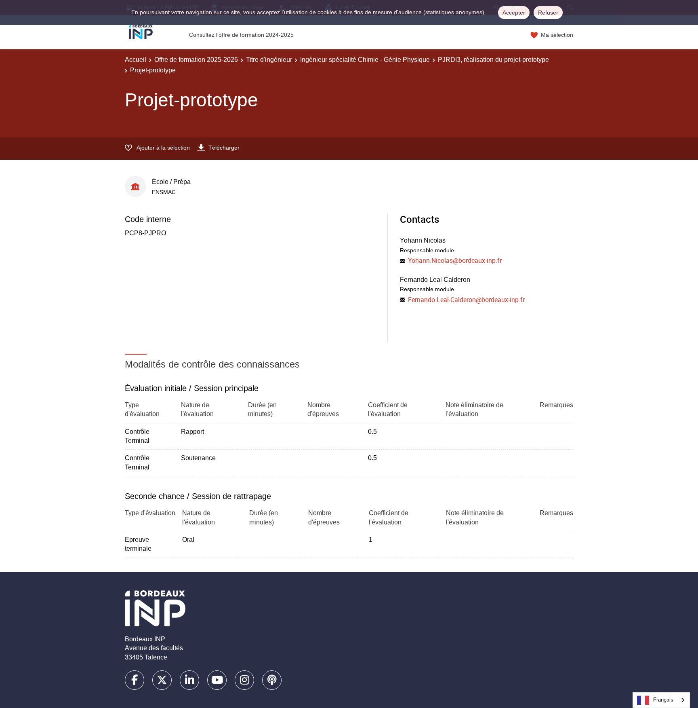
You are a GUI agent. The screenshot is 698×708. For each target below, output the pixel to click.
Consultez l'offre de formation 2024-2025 (241, 35)
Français (663, 700)
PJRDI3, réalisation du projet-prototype (493, 59)
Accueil (135, 59)
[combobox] (661, 700)
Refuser (548, 12)
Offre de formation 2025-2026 (196, 59)
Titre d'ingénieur (269, 59)
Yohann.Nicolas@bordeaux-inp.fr (455, 260)
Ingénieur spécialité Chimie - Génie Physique (365, 59)
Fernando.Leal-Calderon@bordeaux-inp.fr (466, 299)
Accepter (513, 12)
